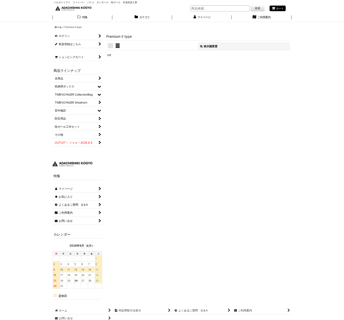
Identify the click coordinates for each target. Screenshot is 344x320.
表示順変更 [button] (211, 46)
